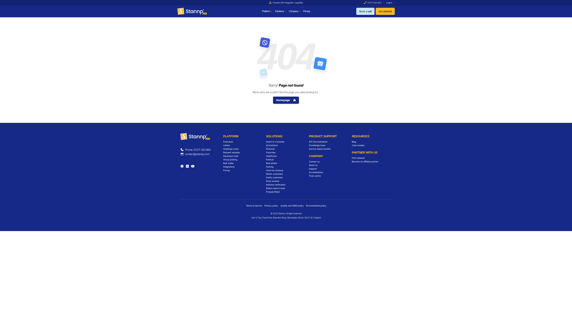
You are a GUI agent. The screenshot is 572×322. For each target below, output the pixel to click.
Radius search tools (275, 188)
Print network (358, 158)
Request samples (231, 152)
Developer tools (230, 156)
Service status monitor (320, 149)
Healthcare (271, 156)
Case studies (358, 145)
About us (313, 165)
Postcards (228, 141)
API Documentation (318, 141)
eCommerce (272, 145)
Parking (269, 166)
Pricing (226, 170)
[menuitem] (267, 11)
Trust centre (315, 176)
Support (313, 168)
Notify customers (274, 177)
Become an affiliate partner (365, 161)
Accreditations (316, 172)
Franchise (270, 152)
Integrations (229, 166)
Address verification (275, 184)
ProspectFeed (273, 192)
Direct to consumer (275, 141)
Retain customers (274, 174)
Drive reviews (272, 181)
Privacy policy (271, 205)
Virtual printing (230, 159)
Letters (226, 145)
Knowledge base (317, 145)
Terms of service (254, 205)
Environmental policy (316, 205)
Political (269, 159)
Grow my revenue (274, 170)
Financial (270, 149)
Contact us (314, 161)
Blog (354, 141)
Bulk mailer (228, 163)
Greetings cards (231, 149)
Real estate (271, 163)
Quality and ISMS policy (292, 205)
